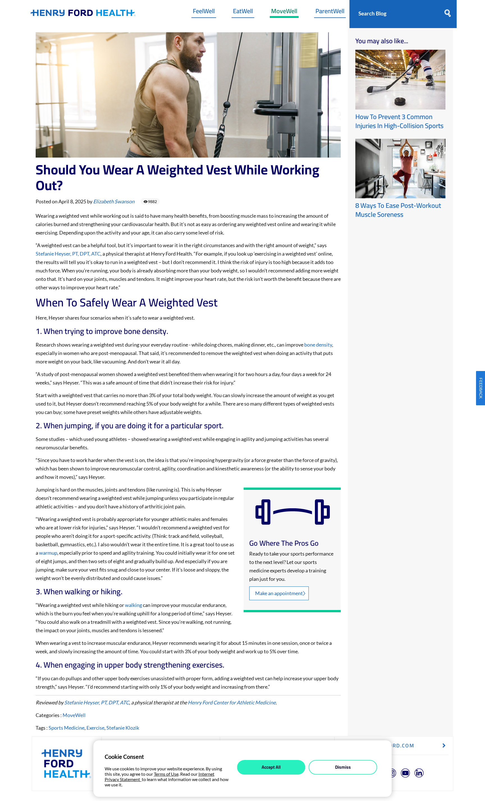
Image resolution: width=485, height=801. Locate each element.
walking (134, 605)
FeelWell (204, 12)
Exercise (95, 728)
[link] (83, 14)
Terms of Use (166, 774)
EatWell (243, 12)
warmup (48, 553)
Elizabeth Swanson (113, 201)
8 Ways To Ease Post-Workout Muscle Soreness (398, 210)
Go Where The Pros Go (284, 543)
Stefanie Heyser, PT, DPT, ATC (68, 254)
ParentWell (329, 12)
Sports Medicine (66, 728)
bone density (318, 345)
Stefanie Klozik (122, 728)
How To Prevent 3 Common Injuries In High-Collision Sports (399, 121)
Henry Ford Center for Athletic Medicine (232, 702)
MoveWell (284, 12)
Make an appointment (279, 593)
